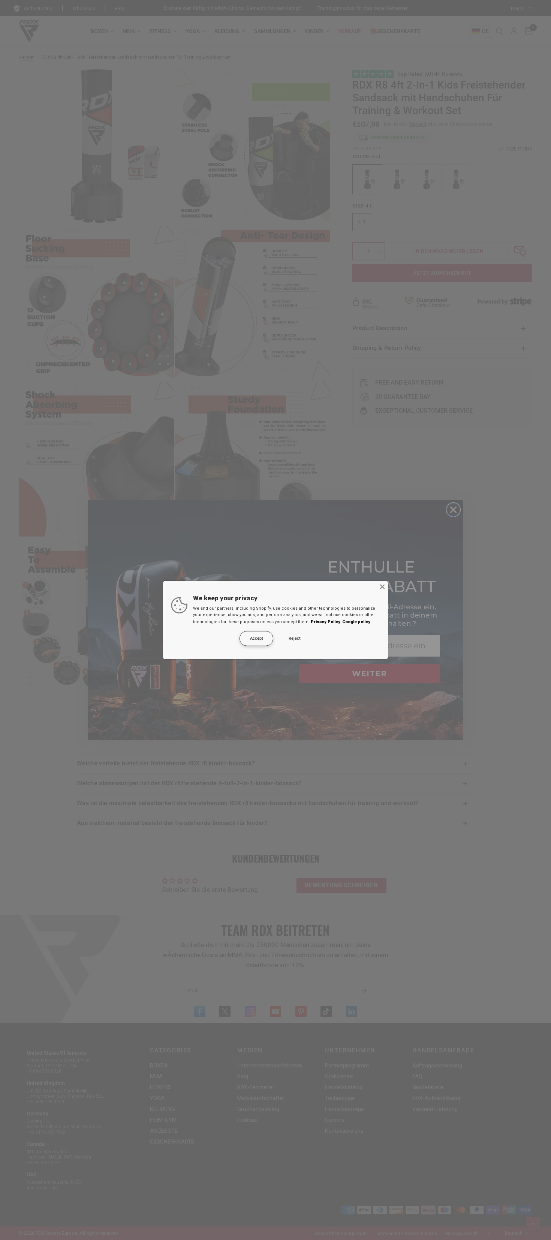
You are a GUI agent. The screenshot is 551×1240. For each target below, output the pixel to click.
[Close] (382, 586)
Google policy (356, 621)
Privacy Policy (325, 621)
